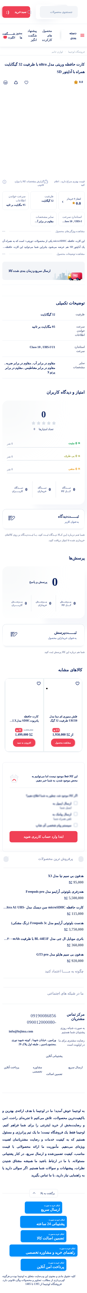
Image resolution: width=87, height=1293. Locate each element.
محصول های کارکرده (47, 35)
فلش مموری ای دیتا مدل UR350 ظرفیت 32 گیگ (63, 718)
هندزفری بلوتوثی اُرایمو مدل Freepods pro (55, 891)
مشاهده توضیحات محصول (71, 253)
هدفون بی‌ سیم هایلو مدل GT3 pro (60, 954)
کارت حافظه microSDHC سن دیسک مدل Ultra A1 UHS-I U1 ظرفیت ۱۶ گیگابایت (44, 908)
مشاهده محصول (63, 742)
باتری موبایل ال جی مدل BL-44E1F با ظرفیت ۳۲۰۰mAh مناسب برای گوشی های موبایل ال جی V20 (44, 939)
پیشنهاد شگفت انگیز (32, 35)
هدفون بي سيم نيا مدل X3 (66, 876)
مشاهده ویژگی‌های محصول (70, 231)
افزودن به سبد (24, 742)
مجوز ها (19, 35)
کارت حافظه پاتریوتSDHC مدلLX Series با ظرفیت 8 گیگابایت (26, 719)
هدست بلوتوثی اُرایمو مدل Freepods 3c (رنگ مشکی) (47, 923)
